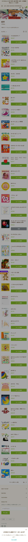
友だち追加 (14, 539)
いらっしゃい (14, 344)
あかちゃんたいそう (15, 171)
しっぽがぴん (14, 422)
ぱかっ (12, 470)
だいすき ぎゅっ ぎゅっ (16, 234)
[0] (25, 7)
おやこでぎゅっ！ (15, 434)
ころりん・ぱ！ (14, 195)
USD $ (10, 519)
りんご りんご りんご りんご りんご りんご (19, 158)
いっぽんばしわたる (15, 85)
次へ (24, 482)
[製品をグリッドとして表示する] (26, 31)
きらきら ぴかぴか (15, 73)
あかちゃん (13, 183)
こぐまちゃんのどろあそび (17, 284)
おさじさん (13, 308)
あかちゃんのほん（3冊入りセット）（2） (18, 409)
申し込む (5, 512)
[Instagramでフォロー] (5, 526)
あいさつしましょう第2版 (17, 121)
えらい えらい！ (15, 260)
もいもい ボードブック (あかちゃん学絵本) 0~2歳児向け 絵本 (18, 221)
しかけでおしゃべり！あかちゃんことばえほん (18, 60)
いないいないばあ (15, 272)
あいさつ (13, 97)
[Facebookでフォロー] (2, 526)
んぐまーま (13, 446)
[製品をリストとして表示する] (23, 31)
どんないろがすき (15, 47)
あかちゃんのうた (15, 321)
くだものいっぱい (15, 458)
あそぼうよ (13, 370)
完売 (19, 228)
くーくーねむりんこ (15, 395)
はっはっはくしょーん (16, 133)
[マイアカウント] (22, 7)
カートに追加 (19, 42)
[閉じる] (26, 529)
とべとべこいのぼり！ (16, 109)
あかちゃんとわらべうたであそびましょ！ (18, 357)
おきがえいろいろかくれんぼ (17, 145)
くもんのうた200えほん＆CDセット (18, 247)
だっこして (13, 333)
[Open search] (20, 7)
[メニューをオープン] (2, 5)
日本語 (3, 519)
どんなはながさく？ (15, 35)
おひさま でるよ (15, 383)
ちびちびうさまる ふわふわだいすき (18, 208)
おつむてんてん (14, 296)
